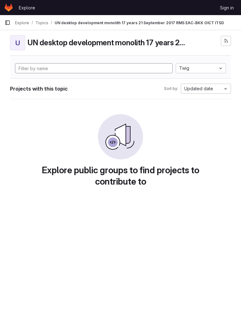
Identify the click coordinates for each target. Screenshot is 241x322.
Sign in (227, 7)
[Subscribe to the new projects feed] (226, 41)
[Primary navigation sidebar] (8, 23)
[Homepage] (8, 8)
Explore (27, 7)
